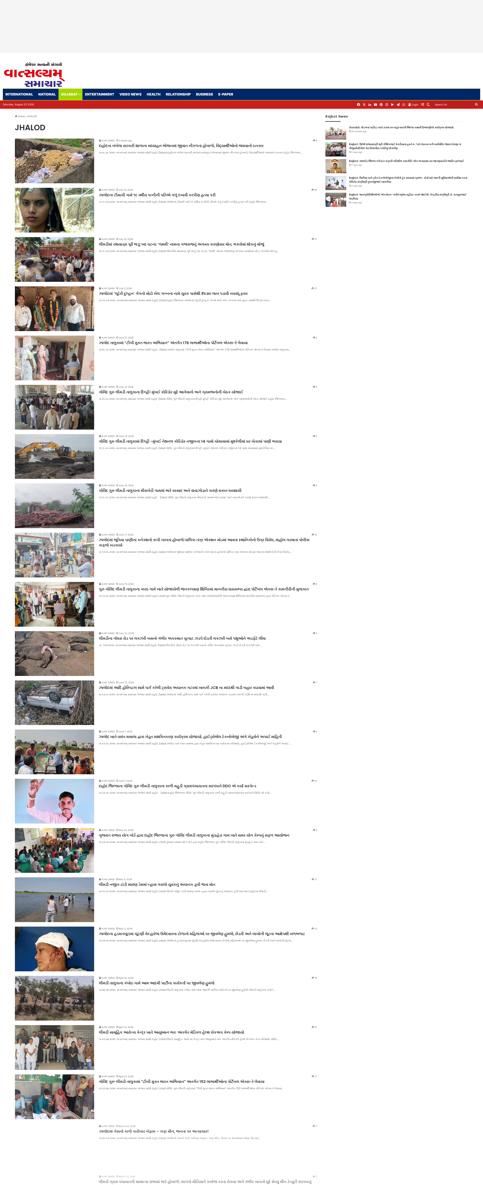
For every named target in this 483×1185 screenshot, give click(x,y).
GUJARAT (69, 94)
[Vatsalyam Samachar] (34, 74)
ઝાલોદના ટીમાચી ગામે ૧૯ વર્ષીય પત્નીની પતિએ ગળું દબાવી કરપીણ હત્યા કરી (157, 195)
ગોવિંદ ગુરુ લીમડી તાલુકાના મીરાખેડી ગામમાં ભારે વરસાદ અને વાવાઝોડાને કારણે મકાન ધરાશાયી (170, 490)
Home (21, 116)
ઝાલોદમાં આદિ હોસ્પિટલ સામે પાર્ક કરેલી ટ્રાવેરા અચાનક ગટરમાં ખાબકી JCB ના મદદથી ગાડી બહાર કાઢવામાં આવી (187, 687)
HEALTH (154, 94)
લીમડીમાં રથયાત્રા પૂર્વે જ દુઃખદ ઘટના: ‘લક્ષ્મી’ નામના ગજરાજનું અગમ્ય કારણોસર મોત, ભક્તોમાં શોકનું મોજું (181, 244)
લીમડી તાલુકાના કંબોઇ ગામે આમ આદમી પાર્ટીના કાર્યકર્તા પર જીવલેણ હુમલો (157, 983)
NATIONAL (47, 94)
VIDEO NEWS (130, 94)
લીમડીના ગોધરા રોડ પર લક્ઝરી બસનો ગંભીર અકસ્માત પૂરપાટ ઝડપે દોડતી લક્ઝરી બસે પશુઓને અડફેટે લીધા (182, 638)
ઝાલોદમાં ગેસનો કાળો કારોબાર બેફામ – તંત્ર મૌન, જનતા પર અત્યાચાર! (154, 1130)
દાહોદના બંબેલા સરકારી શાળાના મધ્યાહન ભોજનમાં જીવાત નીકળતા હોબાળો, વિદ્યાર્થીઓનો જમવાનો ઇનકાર (181, 145)
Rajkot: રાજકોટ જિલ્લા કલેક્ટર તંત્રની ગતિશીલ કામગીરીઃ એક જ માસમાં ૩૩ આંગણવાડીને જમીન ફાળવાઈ (406, 161)
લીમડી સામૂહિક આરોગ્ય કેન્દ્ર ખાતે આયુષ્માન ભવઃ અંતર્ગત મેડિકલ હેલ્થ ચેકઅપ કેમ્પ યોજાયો (172, 1032)
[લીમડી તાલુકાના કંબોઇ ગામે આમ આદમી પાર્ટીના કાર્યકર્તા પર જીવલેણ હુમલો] (54, 998)
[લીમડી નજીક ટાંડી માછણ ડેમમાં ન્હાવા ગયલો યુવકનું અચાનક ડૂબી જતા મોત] (54, 899)
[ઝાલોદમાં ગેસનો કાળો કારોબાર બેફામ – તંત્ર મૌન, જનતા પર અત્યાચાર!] (54, 1146)
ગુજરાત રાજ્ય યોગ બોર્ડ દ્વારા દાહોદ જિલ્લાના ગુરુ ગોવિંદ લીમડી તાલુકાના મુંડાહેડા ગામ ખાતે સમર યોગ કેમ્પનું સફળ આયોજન (194, 835)
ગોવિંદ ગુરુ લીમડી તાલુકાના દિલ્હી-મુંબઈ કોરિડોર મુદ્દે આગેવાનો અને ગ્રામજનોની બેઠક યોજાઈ (171, 392)
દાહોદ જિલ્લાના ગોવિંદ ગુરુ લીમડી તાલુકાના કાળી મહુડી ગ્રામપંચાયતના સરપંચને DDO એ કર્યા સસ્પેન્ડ (178, 786)
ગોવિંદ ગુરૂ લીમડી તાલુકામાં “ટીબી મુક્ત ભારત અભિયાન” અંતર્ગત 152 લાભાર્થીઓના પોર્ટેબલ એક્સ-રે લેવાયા (182, 1081)
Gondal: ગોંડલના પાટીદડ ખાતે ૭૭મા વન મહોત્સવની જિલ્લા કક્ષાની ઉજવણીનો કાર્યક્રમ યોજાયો (401, 127)
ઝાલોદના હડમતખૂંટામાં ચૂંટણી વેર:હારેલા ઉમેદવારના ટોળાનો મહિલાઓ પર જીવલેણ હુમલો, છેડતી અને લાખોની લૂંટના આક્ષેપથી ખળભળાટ (202, 933)
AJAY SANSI (108, 140)
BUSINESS (204, 94)
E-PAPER (225, 94)
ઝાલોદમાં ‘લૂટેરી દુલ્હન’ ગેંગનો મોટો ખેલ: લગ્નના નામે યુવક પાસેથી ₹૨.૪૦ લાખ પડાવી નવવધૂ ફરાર (174, 293)
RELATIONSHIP (178, 94)
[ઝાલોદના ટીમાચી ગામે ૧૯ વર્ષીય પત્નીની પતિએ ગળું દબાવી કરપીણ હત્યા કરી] (54, 210)
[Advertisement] (113, 26)
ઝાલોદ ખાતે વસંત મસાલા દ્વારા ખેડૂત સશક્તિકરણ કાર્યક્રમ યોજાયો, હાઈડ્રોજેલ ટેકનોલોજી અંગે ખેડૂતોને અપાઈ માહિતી (190, 736)
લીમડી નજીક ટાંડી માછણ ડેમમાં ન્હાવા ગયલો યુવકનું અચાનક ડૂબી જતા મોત (157, 884)
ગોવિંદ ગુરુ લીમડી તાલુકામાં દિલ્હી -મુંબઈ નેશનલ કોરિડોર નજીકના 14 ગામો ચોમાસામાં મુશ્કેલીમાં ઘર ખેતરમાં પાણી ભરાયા (191, 441)
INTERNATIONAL (19, 94)
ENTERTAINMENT (99, 94)
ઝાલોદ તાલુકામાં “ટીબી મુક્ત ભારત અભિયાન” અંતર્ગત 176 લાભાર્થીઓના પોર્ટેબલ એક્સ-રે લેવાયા (173, 342)
